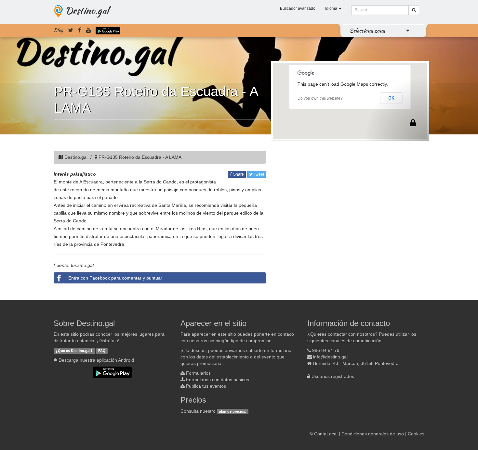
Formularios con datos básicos (217, 379)
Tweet (258, 174)
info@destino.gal (330, 356)
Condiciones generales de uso (372, 433)
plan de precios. (232, 411)
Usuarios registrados (333, 376)
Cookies (416, 433)
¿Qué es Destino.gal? (74, 351)
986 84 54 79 (325, 350)
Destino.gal (87, 10)
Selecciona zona (367, 30)
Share (238, 174)
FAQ (102, 351)
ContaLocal (326, 433)
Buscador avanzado (297, 8)
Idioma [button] (331, 8)
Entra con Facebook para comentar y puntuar (115, 278)
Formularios (198, 373)
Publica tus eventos (206, 386)
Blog (58, 30)
